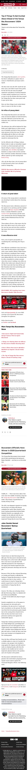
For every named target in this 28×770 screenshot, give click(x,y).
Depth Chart (24, 8)
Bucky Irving (5, 157)
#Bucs (10, 591)
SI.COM (2, 1)
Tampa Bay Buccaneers (7, 72)
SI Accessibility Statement (7, 746)
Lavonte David (5, 213)
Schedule (10, 8)
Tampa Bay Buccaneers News (12, 731)
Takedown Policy (5, 744)
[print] (10, 432)
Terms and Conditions (21, 744)
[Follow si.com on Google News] (24, 363)
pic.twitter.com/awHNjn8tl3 (9, 595)
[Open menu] (2, 4)
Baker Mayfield (14, 210)
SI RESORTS (25, 1)
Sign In (24, 4)
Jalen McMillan (13, 150)
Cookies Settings (20, 746)
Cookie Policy (19, 742)
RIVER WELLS (11, 418)
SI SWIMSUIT (12, 1)
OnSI (6, 8)
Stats (19, 8)
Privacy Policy (4, 742)
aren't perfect (21, 77)
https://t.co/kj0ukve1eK (18, 593)
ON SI (7, 1)
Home (2, 8)
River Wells (3, 32)
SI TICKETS (18, 1)
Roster (15, 8)
